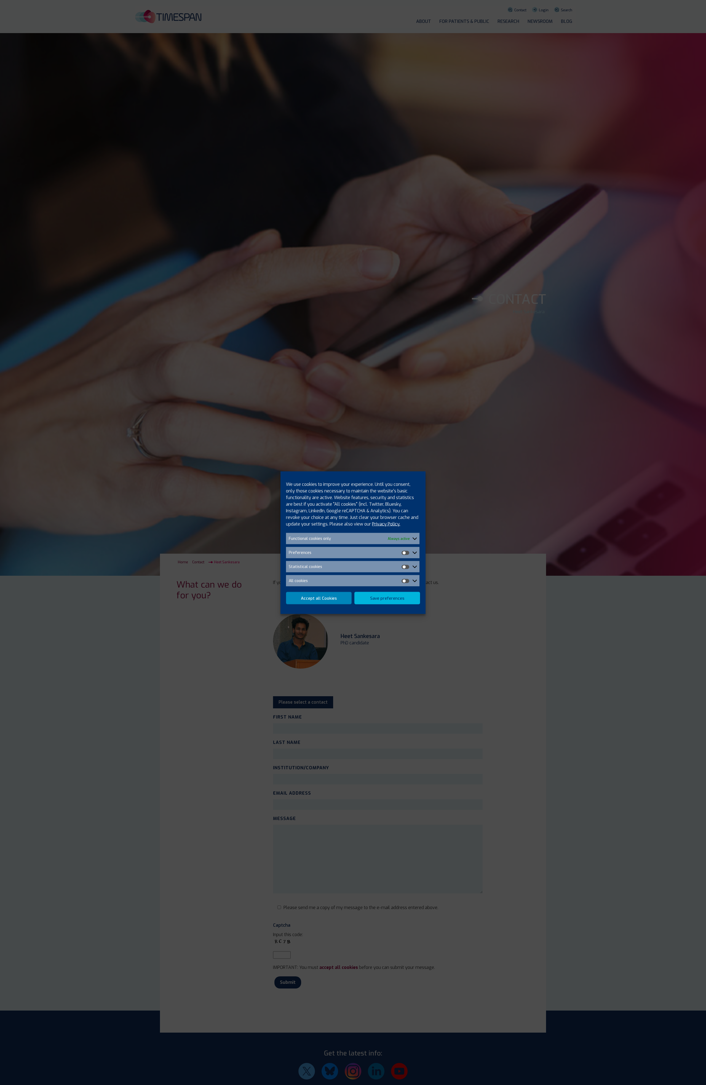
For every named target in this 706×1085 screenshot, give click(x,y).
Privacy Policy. (386, 524)
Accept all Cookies (319, 598)
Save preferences (387, 598)
